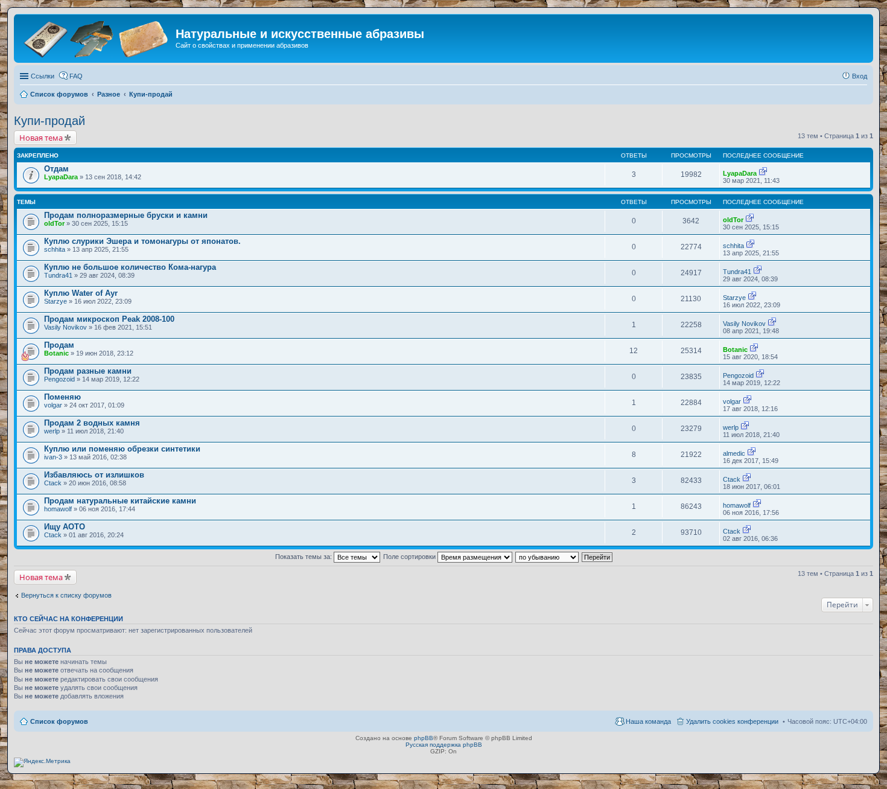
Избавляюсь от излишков (94, 474)
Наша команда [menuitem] (648, 721)
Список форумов (59, 721)
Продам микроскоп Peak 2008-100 (109, 319)
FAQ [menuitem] (76, 76)
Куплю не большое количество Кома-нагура (130, 267)
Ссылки (42, 76)
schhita (54, 249)
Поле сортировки (410, 556)
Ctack (53, 483)
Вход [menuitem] (859, 76)
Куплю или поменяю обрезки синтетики (122, 448)
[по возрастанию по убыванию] (547, 556)
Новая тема (41, 137)
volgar (53, 405)
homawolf (58, 509)
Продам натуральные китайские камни (120, 500)
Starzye (55, 301)
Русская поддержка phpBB (443, 744)
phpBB (423, 738)
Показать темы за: (304, 556)
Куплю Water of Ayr (81, 293)
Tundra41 (58, 275)
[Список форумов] (96, 38)
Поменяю (62, 396)
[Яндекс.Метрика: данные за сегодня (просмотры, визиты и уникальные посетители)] (42, 762)
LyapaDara (61, 176)
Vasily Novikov (65, 327)
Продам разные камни (88, 370)
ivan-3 (53, 457)
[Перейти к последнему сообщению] (763, 173)
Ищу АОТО (64, 526)
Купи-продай (49, 120)
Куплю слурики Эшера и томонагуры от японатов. (142, 241)
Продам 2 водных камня (92, 422)
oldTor (54, 223)
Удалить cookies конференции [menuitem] (732, 721)
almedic (734, 453)
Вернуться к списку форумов (66, 595)
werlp (52, 431)
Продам (59, 345)
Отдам (56, 168)
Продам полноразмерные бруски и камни (126, 215)
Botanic (56, 353)
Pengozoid (59, 379)
